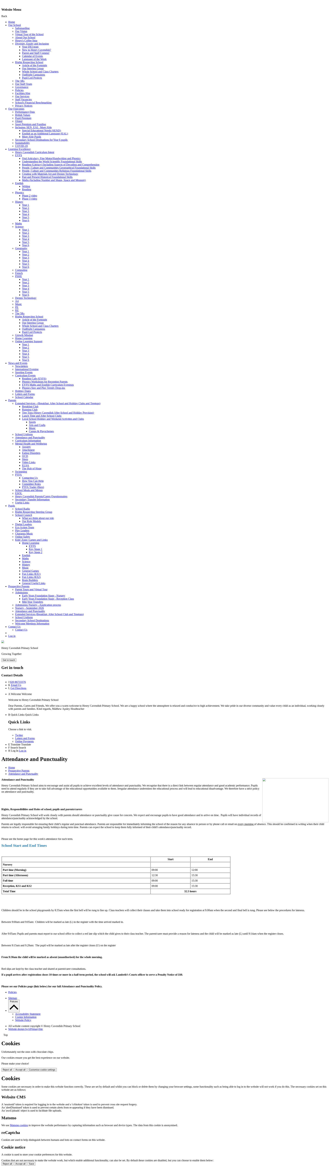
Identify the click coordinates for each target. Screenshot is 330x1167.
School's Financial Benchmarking (33, 102)
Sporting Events (23, 372)
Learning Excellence (19, 149)
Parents (12, 400)
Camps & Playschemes (41, 431)
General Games (30, 570)
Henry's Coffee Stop (26, 40)
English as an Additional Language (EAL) (45, 133)
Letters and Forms (25, 394)
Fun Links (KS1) (31, 573)
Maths (18, 223)
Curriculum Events (25, 375)
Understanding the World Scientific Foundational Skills (52, 161)
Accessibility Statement (27, 1013)
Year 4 (25, 214)
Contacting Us (30, 477)
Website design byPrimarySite (25, 1029)
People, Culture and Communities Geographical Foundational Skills (59, 167)
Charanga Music (24, 533)
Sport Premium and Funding (30, 124)
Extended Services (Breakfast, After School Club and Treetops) (49, 614)
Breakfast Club (30, 406)
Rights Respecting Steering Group (33, 511)
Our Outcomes (16, 108)
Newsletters (21, 366)
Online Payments (24, 741)
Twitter (19, 735)
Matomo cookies (19, 1125)
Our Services (22, 96)
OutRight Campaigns (33, 74)
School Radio (22, 508)
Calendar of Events (32, 56)
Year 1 (25, 204)
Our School (14, 25)
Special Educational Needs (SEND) (41, 130)
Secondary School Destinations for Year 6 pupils (41, 139)
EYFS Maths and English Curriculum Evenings (48, 384)
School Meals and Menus (29, 490)
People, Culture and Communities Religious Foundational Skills (56, 170)
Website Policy (23, 1020)
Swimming (21, 471)
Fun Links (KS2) (31, 577)
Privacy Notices (23, 105)
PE (16, 307)
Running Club (29, 409)
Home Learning (23, 338)
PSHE (18, 276)
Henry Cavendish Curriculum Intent (34, 152)
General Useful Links (33, 583)
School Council (23, 515)
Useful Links (22, 502)
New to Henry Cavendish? (36, 49)
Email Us (16, 685)
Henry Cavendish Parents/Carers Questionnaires (41, 496)
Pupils (11, 505)
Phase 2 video (29, 195)
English (19, 183)
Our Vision (21, 31)
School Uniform (24, 434)
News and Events (17, 363)
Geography (21, 248)
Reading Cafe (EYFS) (34, 378)
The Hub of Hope (31, 468)
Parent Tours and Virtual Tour (31, 589)
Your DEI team (30, 46)
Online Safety (22, 536)
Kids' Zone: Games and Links (31, 539)
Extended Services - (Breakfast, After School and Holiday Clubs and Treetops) (57, 403)
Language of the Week (34, 59)
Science (19, 226)
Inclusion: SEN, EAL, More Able (33, 127)
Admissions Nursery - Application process (38, 604)
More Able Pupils (31, 136)
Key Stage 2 (35, 552)
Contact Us (14, 626)
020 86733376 (18, 681)
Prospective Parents (18, 586)
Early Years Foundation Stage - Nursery (43, 595)
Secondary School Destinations (32, 620)
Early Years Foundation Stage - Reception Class (48, 598)
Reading (26, 189)
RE (17, 310)
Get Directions (18, 688)
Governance (21, 87)
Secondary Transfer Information (32, 499)
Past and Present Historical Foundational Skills (47, 177)
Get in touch (9, 660)
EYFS (18, 155)
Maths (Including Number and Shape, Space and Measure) (54, 180)
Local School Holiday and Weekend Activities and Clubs (53, 418)
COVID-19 (21, 146)
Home (11, 22)
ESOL (18, 493)
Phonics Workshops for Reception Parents (45, 381)
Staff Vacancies (23, 99)
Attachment (28, 449)
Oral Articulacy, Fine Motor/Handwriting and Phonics (51, 158)
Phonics (19, 192)
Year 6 (25, 220)
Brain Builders (30, 580)
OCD (25, 456)
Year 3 (25, 211)
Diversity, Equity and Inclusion (32, 43)
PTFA (18, 474)
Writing (26, 186)
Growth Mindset (24, 335)
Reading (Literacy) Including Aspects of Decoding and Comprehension (60, 164)
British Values (22, 115)
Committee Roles (31, 484)
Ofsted (18, 121)
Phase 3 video (29, 198)
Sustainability (22, 142)
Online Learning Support (28, 341)
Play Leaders (22, 530)
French (19, 273)
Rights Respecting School (29, 62)
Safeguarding (22, 28)
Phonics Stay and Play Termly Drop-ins (43, 387)
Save (31, 1164)
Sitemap (12, 998)
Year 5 (25, 217)
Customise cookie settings (42, 1069)
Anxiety (26, 446)
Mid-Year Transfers (32, 601)
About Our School (25, 37)
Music (18, 304)
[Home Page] (2, 642)
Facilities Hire (22, 93)
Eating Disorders (31, 453)
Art (17, 301)
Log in (11, 635)
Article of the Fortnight (34, 65)
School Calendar (24, 397)
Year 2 (25, 208)
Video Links (28, 462)
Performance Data (25, 111)
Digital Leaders (23, 524)
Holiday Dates (23, 391)
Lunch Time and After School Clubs (41, 415)
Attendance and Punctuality (30, 437)
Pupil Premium (23, 118)
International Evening (26, 369)
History (19, 201)
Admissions (21, 592)
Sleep (25, 459)
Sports (32, 422)
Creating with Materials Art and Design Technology (50, 173)
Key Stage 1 (35, 549)
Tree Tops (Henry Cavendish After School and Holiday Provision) (58, 412)
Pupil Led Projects (32, 77)
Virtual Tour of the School (29, 34)
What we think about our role (38, 518)
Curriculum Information (28, 440)
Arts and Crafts (37, 425)
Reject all (7, 1069)
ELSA (25, 465)
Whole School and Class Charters (40, 71)
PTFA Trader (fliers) (33, 487)
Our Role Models (31, 521)
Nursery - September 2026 (29, 608)
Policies (19, 90)
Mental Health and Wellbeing (31, 443)
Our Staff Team (23, 84)
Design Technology (25, 297)
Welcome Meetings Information (32, 623)
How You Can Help (33, 480)
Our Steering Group (33, 68)
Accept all (20, 1069)
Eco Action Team (24, 527)
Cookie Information (25, 1017)
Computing (21, 270)
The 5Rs (19, 80)
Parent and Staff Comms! (35, 53)
